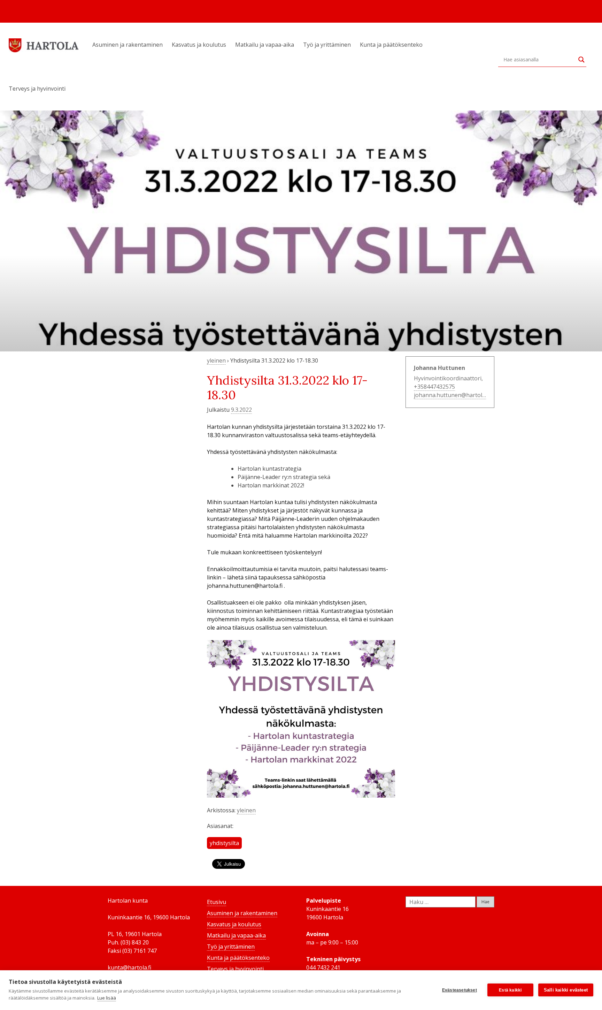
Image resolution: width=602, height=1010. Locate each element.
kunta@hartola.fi (129, 967)
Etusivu (216, 902)
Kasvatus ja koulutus (199, 44)
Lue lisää (106, 998)
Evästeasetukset (459, 990)
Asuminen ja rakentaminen (127, 44)
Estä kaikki (510, 990)
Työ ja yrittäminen (327, 44)
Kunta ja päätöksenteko (391, 44)
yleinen (216, 360)
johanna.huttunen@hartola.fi (451, 395)
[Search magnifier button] (581, 60)
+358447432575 (434, 386)
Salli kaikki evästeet (566, 990)
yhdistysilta (224, 843)
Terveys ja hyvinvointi (37, 88)
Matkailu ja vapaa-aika (264, 44)
